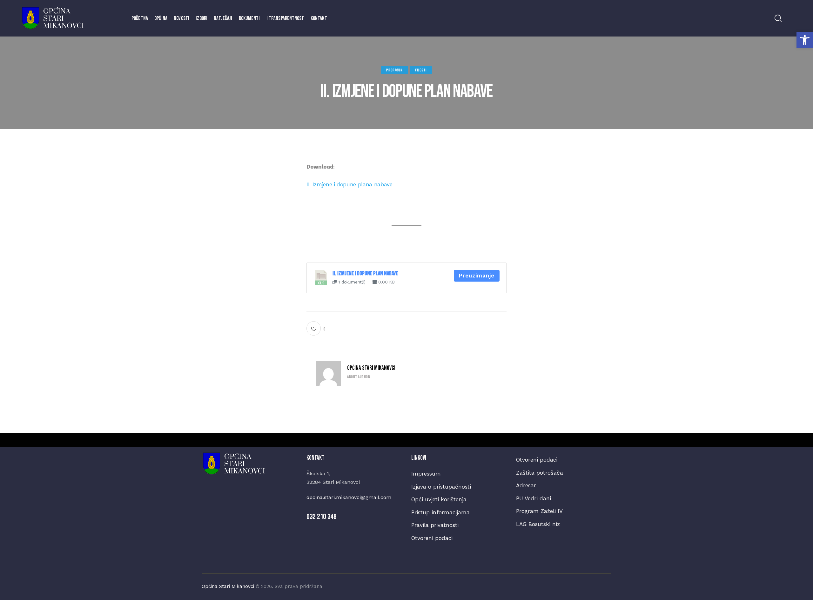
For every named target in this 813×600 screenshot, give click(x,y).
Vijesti (421, 70)
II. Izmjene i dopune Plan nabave (365, 273)
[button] (804, 40)
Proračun (394, 70)
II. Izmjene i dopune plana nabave (349, 184)
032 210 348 (321, 516)
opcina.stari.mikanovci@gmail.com (348, 497)
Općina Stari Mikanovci (371, 368)
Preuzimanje (476, 275)
